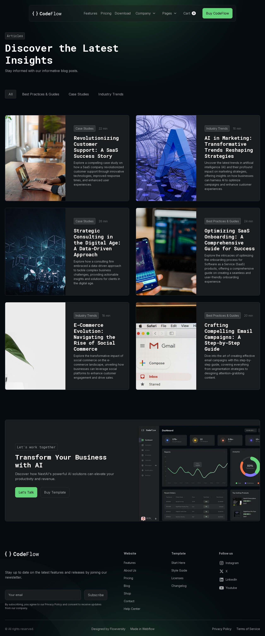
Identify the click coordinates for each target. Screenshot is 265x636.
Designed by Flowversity (108, 629)
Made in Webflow (142, 629)
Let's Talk (26, 492)
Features (90, 13)
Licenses (177, 578)
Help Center (132, 608)
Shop (127, 593)
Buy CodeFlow (217, 13)
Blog (127, 585)
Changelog (179, 585)
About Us (130, 570)
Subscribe (96, 595)
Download (123, 13)
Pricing (106, 13)
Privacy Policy (221, 629)
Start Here (178, 562)
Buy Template (55, 492)
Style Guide (179, 570)
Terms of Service (248, 629)
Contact (129, 601)
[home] (47, 13)
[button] (145, 13)
